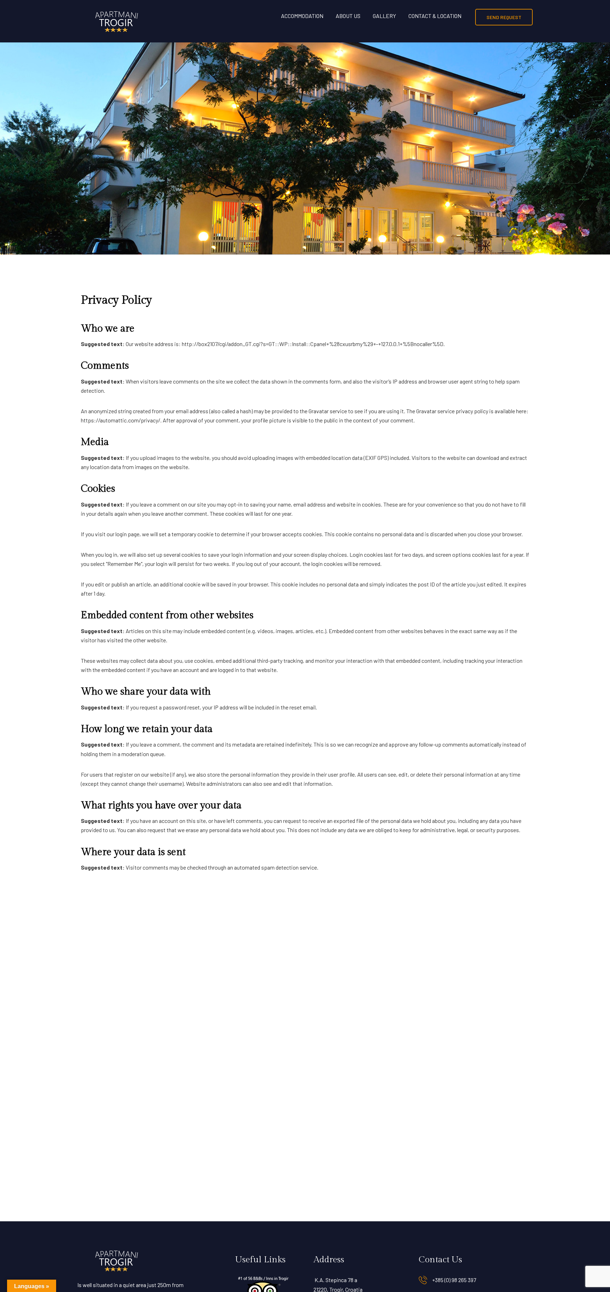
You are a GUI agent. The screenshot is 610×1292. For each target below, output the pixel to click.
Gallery (384, 15)
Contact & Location (434, 15)
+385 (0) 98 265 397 (454, 1279)
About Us (348, 15)
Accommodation (302, 15)
